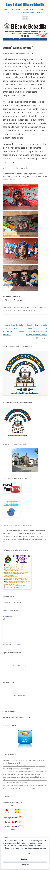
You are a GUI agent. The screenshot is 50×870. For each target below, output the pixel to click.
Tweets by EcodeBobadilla (12, 602)
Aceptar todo (25, 853)
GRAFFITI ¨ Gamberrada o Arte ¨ (17, 310)
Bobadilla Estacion (27, 307)
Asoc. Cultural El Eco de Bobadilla (25, 4)
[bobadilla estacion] (10, 642)
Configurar (25, 865)
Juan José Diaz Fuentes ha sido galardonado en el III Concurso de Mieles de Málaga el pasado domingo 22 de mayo (36, 331)
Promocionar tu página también (11, 644)
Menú (25, 18)
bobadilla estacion (8, 616)
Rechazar (25, 859)
